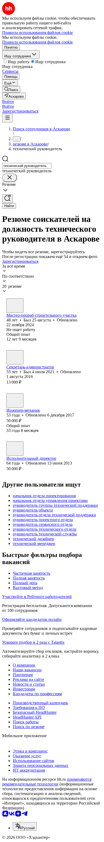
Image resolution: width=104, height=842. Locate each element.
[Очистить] (9, 177)
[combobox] (26, 166)
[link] (11, 89)
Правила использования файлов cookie (37, 42)
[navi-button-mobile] (7, 118)
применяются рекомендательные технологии (46, 781)
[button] (8, 101)
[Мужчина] (14, 305)
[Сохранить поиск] (7, 198)
